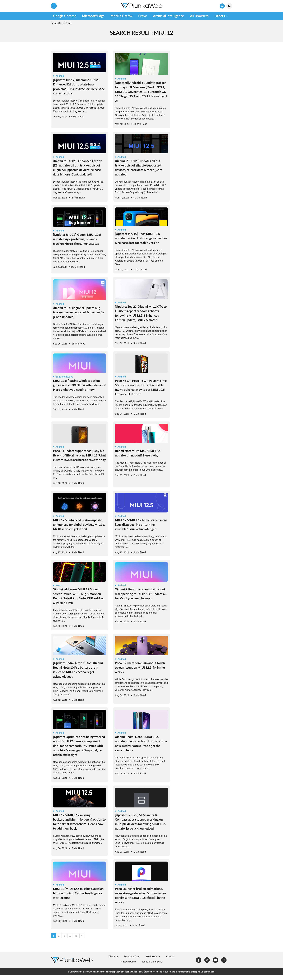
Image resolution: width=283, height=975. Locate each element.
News (59, 585)
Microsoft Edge (93, 16)
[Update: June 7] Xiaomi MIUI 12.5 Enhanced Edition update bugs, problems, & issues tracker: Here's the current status (79, 86)
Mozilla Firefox (121, 16)
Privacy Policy (128, 961)
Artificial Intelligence (168, 16)
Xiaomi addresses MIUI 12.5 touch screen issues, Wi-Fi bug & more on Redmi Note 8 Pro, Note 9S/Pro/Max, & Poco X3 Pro (78, 595)
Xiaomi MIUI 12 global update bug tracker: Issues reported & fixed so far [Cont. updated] (79, 312)
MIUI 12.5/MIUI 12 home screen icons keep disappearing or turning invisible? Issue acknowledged (141, 524)
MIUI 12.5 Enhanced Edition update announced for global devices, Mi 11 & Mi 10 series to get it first (79, 524)
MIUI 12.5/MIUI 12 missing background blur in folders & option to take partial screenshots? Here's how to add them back (79, 821)
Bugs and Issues (64, 376)
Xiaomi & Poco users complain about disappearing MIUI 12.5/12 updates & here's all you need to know (141, 593)
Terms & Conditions (152, 961)
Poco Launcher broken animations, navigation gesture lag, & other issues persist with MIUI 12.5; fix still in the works (140, 895)
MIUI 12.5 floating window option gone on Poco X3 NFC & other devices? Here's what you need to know (79, 385)
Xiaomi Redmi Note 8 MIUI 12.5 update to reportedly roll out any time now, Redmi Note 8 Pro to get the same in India (141, 743)
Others (219, 16)
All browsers (199, 16)
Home (53, 23)
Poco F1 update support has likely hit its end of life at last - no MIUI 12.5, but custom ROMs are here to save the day (79, 455)
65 (76, 935)
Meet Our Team (132, 956)
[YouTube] (215, 959)
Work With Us (153, 956)
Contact (170, 956)
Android (60, 76)
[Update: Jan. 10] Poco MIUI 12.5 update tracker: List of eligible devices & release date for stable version (141, 238)
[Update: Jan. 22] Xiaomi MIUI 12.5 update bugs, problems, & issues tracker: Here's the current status (77, 239)
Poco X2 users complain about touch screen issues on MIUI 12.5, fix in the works (140, 667)
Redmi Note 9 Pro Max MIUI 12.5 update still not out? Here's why (138, 453)
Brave (142, 16)
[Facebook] (198, 959)
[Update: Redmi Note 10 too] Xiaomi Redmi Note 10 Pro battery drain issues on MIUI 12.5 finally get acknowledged (78, 669)
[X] (207, 959)
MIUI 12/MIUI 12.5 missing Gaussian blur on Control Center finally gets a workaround (78, 893)
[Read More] (79, 62)
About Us (113, 956)
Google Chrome (64, 16)
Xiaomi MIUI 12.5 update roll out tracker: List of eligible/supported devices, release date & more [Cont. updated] (139, 167)
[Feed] (224, 959)
